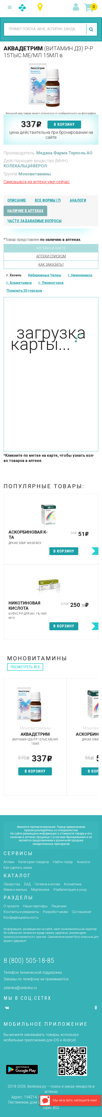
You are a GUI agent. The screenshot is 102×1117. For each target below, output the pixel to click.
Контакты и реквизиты (21, 912)
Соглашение (81, 912)
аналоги (78, 200)
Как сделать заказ (18, 867)
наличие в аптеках (25, 211)
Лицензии (58, 906)
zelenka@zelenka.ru (20, 988)
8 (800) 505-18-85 (29, 960)
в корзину (64, 124)
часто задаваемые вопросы (34, 221)
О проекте (11, 906)
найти (92, 29)
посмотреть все (25, 667)
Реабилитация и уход (69, 889)
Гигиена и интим (47, 884)
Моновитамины (35, 173)
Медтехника (40, 889)
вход (76, 7)
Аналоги (83, 862)
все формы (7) (48, 200)
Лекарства (12, 884)
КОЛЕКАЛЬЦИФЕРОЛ (25, 165)
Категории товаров (33, 862)
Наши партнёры (35, 906)
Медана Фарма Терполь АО (64, 152)
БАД (27, 884)
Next (94, 739)
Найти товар (63, 862)
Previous (7, 739)
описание (16, 200)
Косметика (72, 884)
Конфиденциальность (21, 917)
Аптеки (9, 862)
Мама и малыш (15, 889)
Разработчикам (55, 912)
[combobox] (44, 29)
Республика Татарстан (41, 7)
